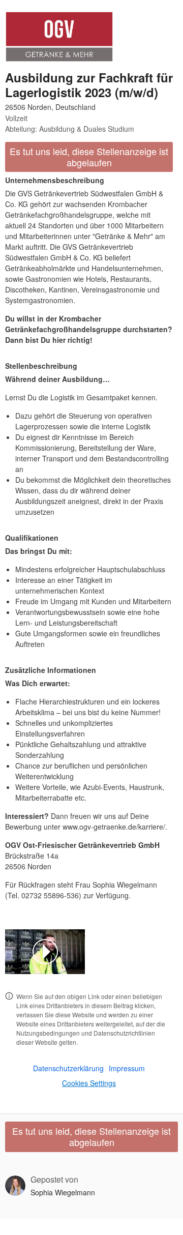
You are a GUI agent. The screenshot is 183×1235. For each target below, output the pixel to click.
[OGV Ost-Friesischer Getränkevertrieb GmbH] (59, 36)
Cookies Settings (89, 1083)
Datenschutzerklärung (68, 1068)
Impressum (127, 1068)
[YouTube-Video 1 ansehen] (45, 951)
